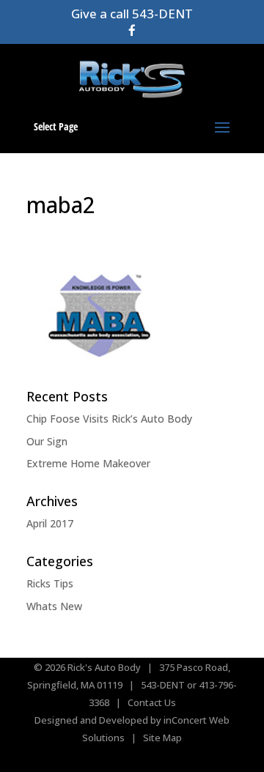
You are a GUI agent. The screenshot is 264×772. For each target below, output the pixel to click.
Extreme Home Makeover (88, 463)
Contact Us (152, 702)
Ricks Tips (49, 583)
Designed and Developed (91, 720)
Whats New (54, 606)
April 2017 (49, 523)
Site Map (162, 737)
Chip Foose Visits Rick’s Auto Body (109, 419)
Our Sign (46, 441)
